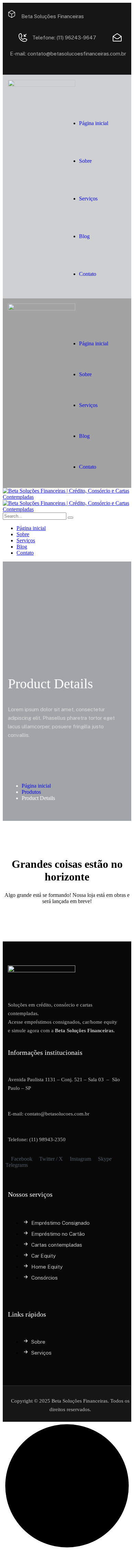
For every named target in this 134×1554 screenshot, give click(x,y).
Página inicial (36, 786)
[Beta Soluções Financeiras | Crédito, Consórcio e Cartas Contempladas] (67, 497)
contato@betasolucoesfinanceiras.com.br (76, 54)
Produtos (31, 792)
